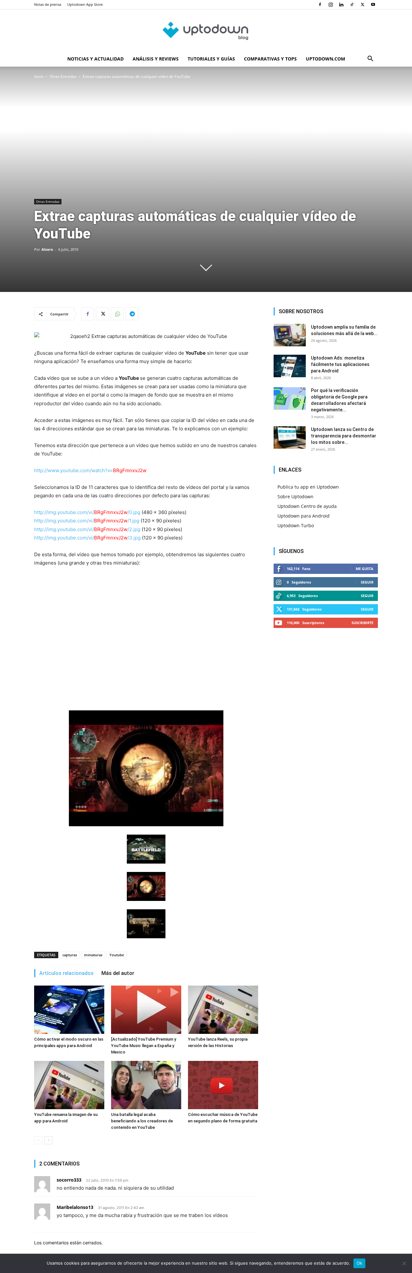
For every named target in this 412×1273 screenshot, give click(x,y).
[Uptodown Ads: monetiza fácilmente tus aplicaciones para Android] (290, 366)
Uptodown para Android (303, 516)
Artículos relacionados (66, 973)
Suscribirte (362, 622)
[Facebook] (320, 4)
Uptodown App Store (85, 4)
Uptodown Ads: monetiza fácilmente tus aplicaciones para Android (340, 364)
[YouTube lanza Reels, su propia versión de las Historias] (223, 1010)
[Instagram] (330, 4)
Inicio (38, 76)
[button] (370, 59)
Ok (359, 1263)
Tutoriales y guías (211, 59)
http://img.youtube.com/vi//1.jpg (86, 521)
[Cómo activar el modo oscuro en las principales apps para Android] (69, 1010)
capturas (69, 954)
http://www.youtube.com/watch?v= (90, 470)
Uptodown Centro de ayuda (307, 506)
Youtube (116, 954)
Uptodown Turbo (295, 525)
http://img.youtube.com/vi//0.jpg (87, 512)
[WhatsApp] (117, 313)
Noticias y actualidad (95, 59)
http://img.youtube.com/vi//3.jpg (87, 538)
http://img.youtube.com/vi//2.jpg (87, 529)
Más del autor (117, 973)
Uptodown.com (325, 59)
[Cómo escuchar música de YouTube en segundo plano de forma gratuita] (223, 1085)
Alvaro (47, 249)
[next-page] (48, 1140)
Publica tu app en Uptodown (308, 487)
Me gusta (364, 568)
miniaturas (93, 954)
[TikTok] (352, 4)
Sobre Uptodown (295, 496)
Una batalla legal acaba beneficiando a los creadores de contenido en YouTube (142, 1121)
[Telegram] (132, 313)
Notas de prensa (47, 4)
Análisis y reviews (156, 59)
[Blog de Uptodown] (206, 30)
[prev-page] (38, 1140)
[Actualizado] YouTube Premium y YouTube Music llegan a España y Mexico (143, 1045)
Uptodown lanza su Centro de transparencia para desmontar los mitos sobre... (343, 436)
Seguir (367, 582)
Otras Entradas (63, 76)
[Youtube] (373, 4)
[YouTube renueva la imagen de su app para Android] (69, 1085)
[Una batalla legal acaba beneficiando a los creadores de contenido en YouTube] (146, 1085)
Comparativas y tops (270, 59)
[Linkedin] (341, 4)
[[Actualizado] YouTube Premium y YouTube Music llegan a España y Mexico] (146, 1010)
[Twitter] (362, 4)
